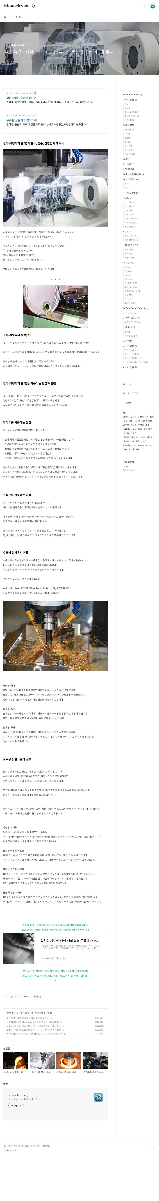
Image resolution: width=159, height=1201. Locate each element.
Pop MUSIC (130, 153)
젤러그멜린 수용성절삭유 (21, 97)
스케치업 (128, 299)
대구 (131, 421)
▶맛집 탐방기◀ (130, 179)
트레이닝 (127, 158)
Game (127, 137)
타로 (140, 429)
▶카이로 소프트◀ (133, 322)
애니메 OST (130, 149)
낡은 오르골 (128, 125)
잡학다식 (127, 197)
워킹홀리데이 (134, 449)
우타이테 (128, 145)
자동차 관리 (130, 214)
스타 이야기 (130, 120)
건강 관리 (129, 206)
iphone (128, 266)
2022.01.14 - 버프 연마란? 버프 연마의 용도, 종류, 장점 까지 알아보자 (55, 975)
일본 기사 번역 (131, 218)
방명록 (18, 17)
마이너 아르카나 (131, 235)
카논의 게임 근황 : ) (132, 317)
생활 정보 (129, 210)
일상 (126, 104)
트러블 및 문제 (131, 335)
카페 (126, 187)
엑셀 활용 (129, 295)
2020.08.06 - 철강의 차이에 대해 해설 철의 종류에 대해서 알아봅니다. (55, 929)
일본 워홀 (148, 429)
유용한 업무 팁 (131, 303)
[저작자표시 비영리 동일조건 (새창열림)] (37, 996)
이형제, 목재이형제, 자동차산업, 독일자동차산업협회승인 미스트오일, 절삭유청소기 (49, 102)
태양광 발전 (147, 421)
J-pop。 (128, 141)
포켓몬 (141, 425)
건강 (134, 445)
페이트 (126, 441)
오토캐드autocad (132, 291)
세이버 (149, 437)
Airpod (128, 275)
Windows (129, 279)
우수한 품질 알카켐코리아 (21, 120)
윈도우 (141, 445)
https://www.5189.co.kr (18, 115)
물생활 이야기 (131, 116)
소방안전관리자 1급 (133, 358)
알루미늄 (127, 429)
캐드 (125, 449)
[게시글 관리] (16, 996)
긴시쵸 (143, 441)
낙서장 (127, 108)
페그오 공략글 (130, 312)
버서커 (133, 417)
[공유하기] (12, 996)
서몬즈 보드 (143, 417)
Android (128, 270)
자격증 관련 (129, 345)
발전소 (135, 433)
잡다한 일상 (129, 99)
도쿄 (147, 425)
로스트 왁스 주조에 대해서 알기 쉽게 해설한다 (27, 1018)
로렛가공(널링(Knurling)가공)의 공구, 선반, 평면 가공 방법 (33, 1029)
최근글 (126, 392)
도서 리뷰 (127, 340)
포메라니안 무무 (131, 112)
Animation (129, 129)
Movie (127, 133)
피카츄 (148, 445)
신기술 (127, 331)
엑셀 (125, 421)
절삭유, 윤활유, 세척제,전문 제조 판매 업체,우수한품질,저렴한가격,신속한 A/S (47, 124)
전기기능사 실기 (131, 350)
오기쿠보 (127, 433)
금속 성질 (129, 253)
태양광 (126, 425)
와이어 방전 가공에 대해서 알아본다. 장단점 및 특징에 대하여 (34, 1033)
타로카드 (127, 231)
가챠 (152, 417)
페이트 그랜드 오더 (131, 437)
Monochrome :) (19, 6)
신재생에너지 (129, 327)
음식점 (127, 183)
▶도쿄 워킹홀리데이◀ (133, 174)
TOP (152, 1147)
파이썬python (131, 287)
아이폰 (137, 421)
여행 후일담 (128, 169)
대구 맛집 (135, 441)
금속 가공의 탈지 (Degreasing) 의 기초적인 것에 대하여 (32, 1022)
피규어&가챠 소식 (131, 192)
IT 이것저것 (128, 262)
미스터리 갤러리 (130, 367)
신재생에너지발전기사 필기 (136, 362)
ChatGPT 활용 (131, 283)
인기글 (136, 392)
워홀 (143, 437)
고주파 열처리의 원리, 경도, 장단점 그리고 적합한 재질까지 (33, 1025)
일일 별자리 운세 (132, 239)
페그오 (126, 417)
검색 (145, 6)
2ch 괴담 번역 (131, 222)
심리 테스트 (130, 202)
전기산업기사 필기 (132, 354)
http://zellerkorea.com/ (19, 93)
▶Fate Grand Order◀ (134, 308)
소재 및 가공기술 (14, 1012)
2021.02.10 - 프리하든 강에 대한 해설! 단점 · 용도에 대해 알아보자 (55, 971)
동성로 (133, 425)
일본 (134, 429)
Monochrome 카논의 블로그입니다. (25, 1099)
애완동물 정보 (130, 226)
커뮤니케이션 (129, 164)
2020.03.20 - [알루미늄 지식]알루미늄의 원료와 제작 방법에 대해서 (55, 925)
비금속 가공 (130, 257)
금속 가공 (29, 1012)
